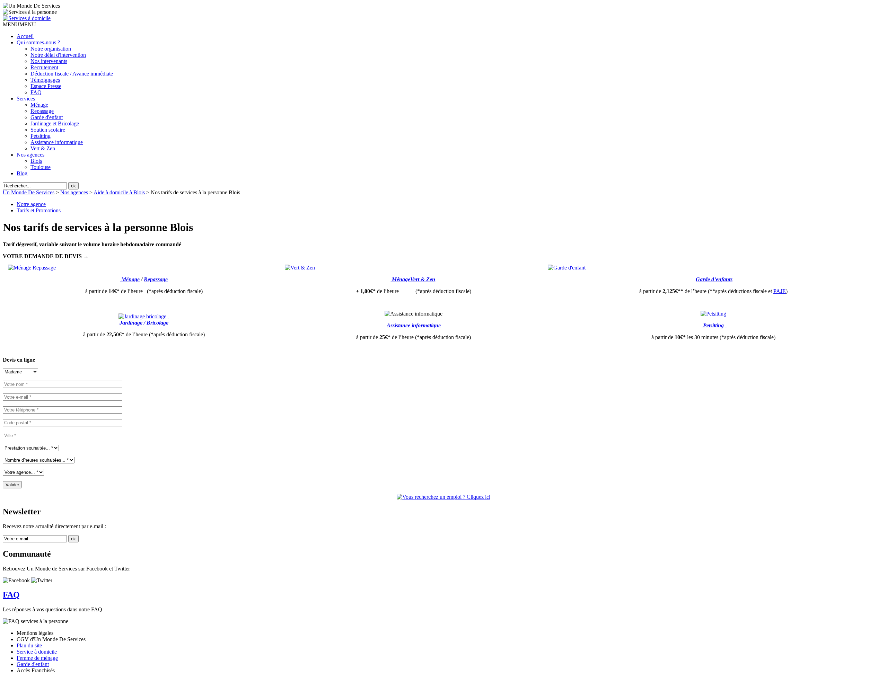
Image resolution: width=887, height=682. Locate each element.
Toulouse (40, 167)
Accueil (25, 36)
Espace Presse (45, 86)
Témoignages (45, 80)
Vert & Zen (42, 148)
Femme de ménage (37, 658)
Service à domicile (37, 652)
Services (26, 98)
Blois (36, 161)
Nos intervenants (48, 61)
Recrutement (44, 67)
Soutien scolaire (47, 130)
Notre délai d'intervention (58, 55)
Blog (22, 173)
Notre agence (31, 204)
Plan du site (29, 645)
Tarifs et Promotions (39, 210)
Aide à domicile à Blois (119, 192)
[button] (19, 24)
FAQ (36, 92)
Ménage (39, 105)
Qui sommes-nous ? (38, 42)
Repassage (42, 111)
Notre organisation (50, 49)
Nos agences (30, 155)
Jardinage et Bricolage (54, 123)
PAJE (779, 291)
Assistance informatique (56, 142)
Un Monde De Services (28, 192)
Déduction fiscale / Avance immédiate (71, 74)
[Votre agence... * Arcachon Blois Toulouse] (23, 472)
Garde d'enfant (46, 117)
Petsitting (40, 136)
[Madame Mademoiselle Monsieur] (20, 371)
